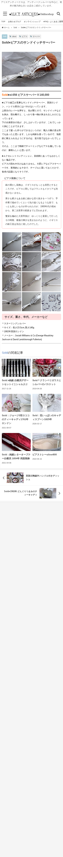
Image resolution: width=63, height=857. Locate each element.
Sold (4, 36)
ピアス (24, 36)
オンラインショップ (32, 21)
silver (14, 36)
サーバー (36, 36)
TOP (3, 21)
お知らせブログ (14, 21)
